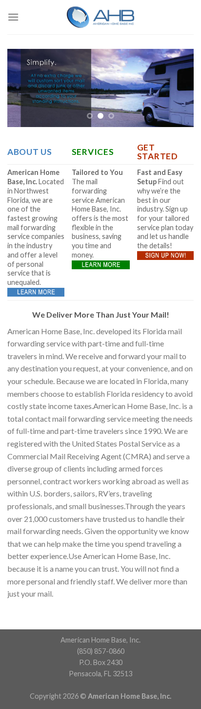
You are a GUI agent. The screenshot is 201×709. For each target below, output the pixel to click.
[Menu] (13, 17)
